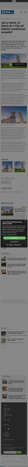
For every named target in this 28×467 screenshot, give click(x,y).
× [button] (24, 221)
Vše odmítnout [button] (14, 241)
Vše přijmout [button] (14, 238)
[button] (14, 234)
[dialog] (14, 233)
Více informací (13, 232)
